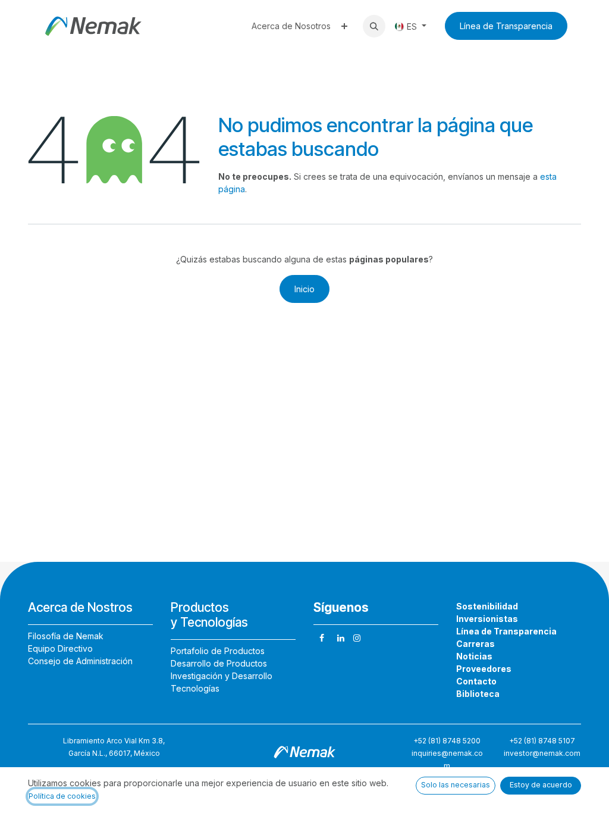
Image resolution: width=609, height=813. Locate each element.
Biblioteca (478, 694)
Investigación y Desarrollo (221, 676)
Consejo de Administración (80, 661)
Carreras (475, 644)
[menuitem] (291, 26)
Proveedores (483, 669)
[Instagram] (356, 638)
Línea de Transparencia (506, 26)
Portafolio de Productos (218, 651)
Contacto (476, 681)
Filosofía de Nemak (65, 636)
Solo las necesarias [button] (455, 784)
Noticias (474, 656)
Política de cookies (62, 796)
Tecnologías (195, 688)
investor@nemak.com (542, 753)
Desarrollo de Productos (219, 663)
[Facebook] (321, 638)
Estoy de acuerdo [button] (541, 784)
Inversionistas (487, 619)
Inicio (304, 289)
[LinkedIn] (340, 638)
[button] (374, 26)
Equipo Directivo (60, 648)
